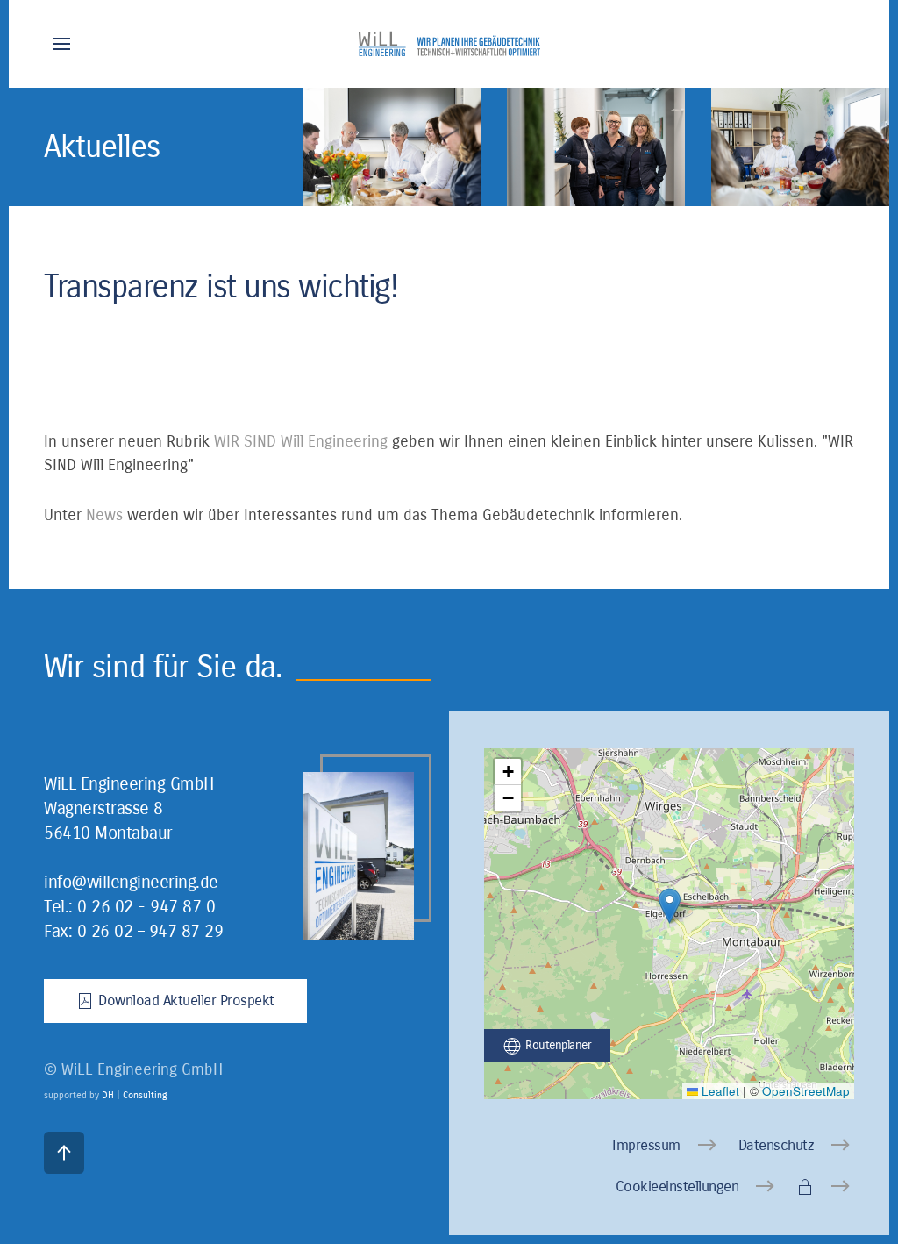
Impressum (646, 1145)
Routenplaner (558, 1045)
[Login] (825, 1187)
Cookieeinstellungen (677, 1186)
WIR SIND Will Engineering (301, 441)
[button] (61, 44)
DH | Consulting (134, 1095)
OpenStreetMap (806, 1091)
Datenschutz (776, 1145)
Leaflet (718, 1091)
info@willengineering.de (131, 882)
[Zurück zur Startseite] (449, 44)
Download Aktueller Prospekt (186, 1000)
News (104, 515)
